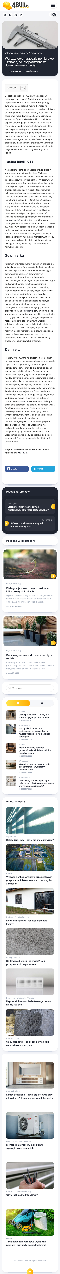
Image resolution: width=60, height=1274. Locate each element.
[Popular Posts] (42, 703)
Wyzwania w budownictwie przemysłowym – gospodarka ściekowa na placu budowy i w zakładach (30, 880)
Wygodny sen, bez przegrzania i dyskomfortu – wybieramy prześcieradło (35, 767)
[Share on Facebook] (10, 15)
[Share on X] (5, 15)
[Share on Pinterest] (15, 15)
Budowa (9, 873)
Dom (9, 53)
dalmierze (23, 401)
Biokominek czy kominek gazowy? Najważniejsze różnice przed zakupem (35, 750)
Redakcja (15, 71)
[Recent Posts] (18, 703)
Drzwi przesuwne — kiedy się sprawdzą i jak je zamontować (34, 716)
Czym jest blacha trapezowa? (22, 1194)
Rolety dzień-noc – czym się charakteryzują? (30, 840)
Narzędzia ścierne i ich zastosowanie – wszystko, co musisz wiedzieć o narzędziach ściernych (34, 732)
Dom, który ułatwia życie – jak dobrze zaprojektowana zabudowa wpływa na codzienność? (36, 783)
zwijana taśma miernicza (21, 220)
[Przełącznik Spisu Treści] (21, 88)
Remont (22, 711)
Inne (16, 53)
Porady (23, 53)
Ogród (9, 583)
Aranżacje (10, 1091)
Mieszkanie (22, 998)
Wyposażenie (35, 53)
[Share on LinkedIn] (21, 15)
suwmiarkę (27, 310)
